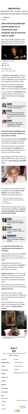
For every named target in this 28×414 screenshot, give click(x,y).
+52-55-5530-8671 (18, 366)
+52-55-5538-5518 (18, 362)
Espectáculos (4, 392)
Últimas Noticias (5, 11)
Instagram (3, 408)
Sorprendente (4, 388)
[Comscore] (14, 355)
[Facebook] (2, 65)
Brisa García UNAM (5, 13)
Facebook (3, 401)
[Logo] (14, 8)
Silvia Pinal (4, 19)
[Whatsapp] (8, 65)
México (12, 11)
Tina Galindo (7, 148)
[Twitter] (5, 65)
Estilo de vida (4, 377)
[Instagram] (16, 348)
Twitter (2, 405)
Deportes (3, 381)
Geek (2, 395)
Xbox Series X (16, 13)
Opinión (24, 11)
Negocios (3, 384)
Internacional (18, 11)
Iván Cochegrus (6, 156)
